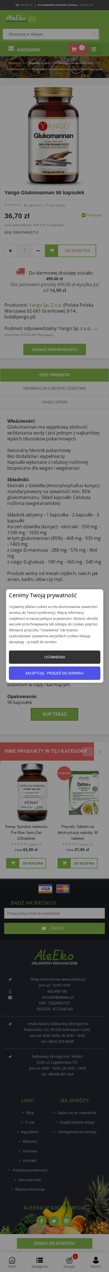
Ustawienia (54, 657)
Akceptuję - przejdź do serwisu (54, 673)
